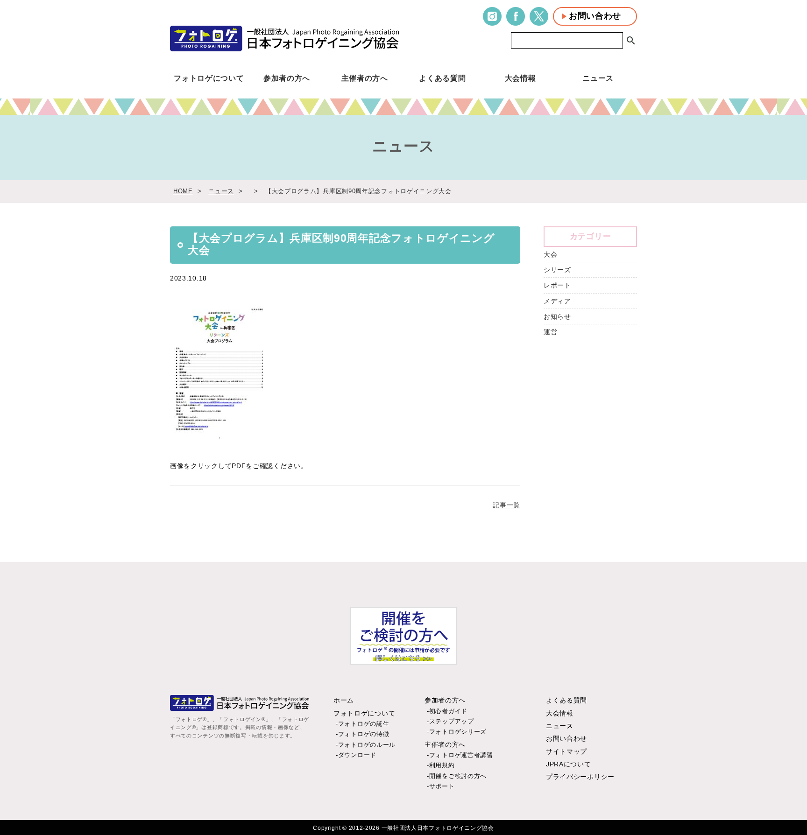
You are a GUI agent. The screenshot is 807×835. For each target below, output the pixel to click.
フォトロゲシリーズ (458, 731)
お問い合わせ (595, 16)
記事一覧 (506, 505)
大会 (550, 254)
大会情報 (520, 78)
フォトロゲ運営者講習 (461, 754)
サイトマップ (566, 751)
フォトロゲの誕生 (363, 723)
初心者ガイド (448, 711)
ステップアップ (451, 721)
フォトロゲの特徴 (363, 733)
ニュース (598, 78)
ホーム (343, 700)
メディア (557, 301)
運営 (550, 332)
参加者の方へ (286, 78)
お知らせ (557, 316)
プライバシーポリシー (580, 776)
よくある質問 (442, 78)
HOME (183, 191)
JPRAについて (568, 764)
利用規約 (442, 765)
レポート (557, 285)
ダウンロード (357, 754)
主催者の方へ (364, 78)
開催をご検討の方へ (458, 775)
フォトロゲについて (209, 78)
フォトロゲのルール (367, 744)
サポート (442, 786)
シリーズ (557, 270)
